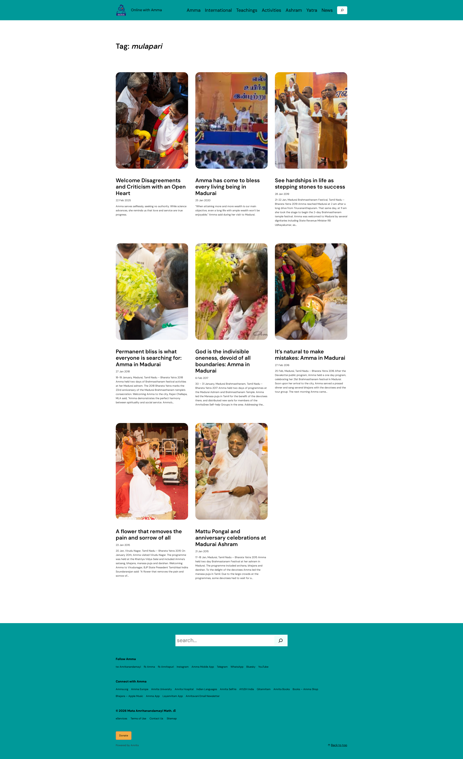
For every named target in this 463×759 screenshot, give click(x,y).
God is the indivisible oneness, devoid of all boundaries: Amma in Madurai (223, 361)
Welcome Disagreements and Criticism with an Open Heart (151, 187)
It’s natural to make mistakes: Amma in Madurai (310, 354)
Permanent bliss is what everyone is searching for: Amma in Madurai (149, 358)
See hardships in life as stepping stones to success (310, 183)
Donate (123, 735)
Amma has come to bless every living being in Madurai (227, 187)
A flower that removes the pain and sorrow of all (149, 534)
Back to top (339, 745)
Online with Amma (146, 10)
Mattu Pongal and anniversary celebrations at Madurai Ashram (230, 538)
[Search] (280, 640)
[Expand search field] (342, 10)
